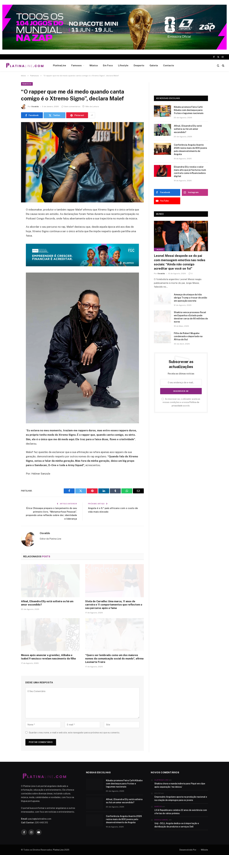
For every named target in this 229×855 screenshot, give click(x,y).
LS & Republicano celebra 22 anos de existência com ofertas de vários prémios (180, 812)
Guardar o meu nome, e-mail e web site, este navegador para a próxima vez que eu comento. (74, 732)
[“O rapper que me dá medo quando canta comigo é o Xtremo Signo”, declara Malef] (82, 162)
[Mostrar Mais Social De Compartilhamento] (92, 115)
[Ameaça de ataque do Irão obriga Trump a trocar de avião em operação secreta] (162, 299)
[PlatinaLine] (25, 65)
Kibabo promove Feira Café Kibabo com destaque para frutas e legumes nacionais (188, 110)
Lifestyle (123, 65)
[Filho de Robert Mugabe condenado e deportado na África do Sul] (162, 337)
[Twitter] (10, 226)
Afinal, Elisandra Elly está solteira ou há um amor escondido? (47, 603)
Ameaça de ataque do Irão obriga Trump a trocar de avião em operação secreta (190, 297)
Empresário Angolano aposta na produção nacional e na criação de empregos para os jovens (180, 798)
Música (94, 65)
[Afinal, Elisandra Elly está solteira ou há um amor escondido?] (50, 580)
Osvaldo (35, 106)
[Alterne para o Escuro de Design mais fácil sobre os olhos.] (218, 65)
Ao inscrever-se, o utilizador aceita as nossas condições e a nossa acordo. (181, 402)
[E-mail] (10, 250)
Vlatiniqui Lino (161, 780)
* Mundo (159, 249)
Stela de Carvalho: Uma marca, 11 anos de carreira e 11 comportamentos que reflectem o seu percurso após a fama (113, 605)
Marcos (158, 806)
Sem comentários (72, 106)
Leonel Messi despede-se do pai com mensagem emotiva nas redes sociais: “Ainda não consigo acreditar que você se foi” (179, 262)
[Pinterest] (10, 242)
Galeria (154, 65)
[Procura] (222, 65)
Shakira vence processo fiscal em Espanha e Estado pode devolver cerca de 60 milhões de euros (191, 317)
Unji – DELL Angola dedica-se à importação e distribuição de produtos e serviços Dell (176, 825)
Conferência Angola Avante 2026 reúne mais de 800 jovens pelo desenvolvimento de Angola (190, 149)
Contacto (168, 65)
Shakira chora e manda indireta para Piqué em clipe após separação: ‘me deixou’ (179, 785)
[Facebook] (10, 218)
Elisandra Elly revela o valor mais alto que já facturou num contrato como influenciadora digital (190, 171)
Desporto (139, 65)
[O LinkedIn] (10, 234)
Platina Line (58, 850)
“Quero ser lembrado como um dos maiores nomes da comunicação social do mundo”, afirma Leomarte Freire (114, 659)
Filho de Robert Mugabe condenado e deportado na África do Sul (188, 336)
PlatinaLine (59, 65)
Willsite (204, 850)
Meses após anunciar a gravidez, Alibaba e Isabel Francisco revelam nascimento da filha (48, 657)
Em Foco (108, 65)
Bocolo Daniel (161, 820)
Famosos (76, 65)
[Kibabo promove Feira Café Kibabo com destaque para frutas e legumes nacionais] (162, 111)
